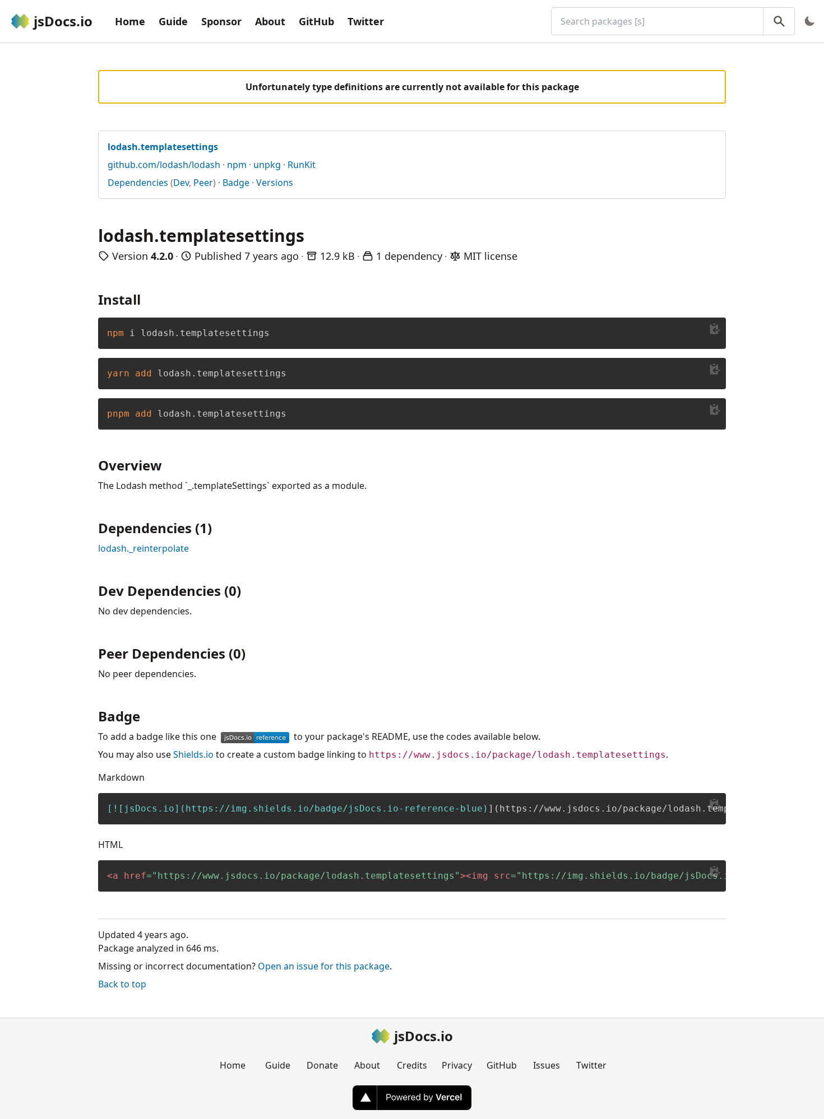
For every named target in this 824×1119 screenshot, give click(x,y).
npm (237, 164)
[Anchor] (147, 299)
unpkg (267, 164)
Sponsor (221, 21)
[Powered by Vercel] (412, 1097)
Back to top (122, 984)
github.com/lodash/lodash (164, 164)
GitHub (316, 21)
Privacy (457, 1065)
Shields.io (193, 754)
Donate (322, 1065)
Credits (412, 1065)
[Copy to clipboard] (714, 329)
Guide (173, 21)
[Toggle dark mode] (809, 21)
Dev (181, 182)
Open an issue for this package (324, 966)
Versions (274, 182)
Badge (236, 182)
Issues (546, 1065)
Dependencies (138, 182)
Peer (203, 182)
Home (130, 21)
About (270, 21)
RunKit (302, 164)
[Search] (779, 21)
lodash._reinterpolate (143, 548)
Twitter (366, 21)
